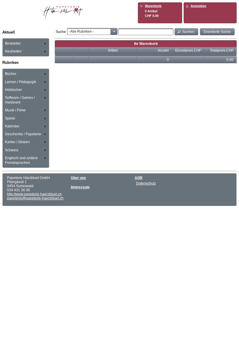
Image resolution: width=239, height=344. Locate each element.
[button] (186, 31)
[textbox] (146, 31)
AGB (139, 178)
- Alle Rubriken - (81, 31)
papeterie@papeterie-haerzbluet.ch (35, 198)
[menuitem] (26, 43)
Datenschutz (146, 183)
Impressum (80, 187)
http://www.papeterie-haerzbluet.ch (34, 194)
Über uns (78, 178)
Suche (61, 32)
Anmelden (198, 6)
